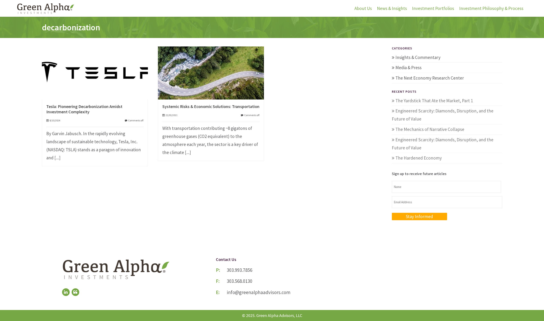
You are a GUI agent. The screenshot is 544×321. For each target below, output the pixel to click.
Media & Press (408, 67)
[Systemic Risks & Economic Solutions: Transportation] (211, 72)
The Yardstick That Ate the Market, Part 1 (434, 101)
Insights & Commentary (418, 57)
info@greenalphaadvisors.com (258, 292)
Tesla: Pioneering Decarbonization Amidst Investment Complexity (84, 109)
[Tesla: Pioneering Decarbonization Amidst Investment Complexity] (95, 72)
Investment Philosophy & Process (491, 8)
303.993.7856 (239, 270)
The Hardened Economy (418, 158)
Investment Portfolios (433, 8)
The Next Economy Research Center (429, 78)
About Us (363, 8)
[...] (57, 158)
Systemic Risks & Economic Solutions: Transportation (210, 106)
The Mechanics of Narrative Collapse (429, 129)
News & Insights (392, 8)
